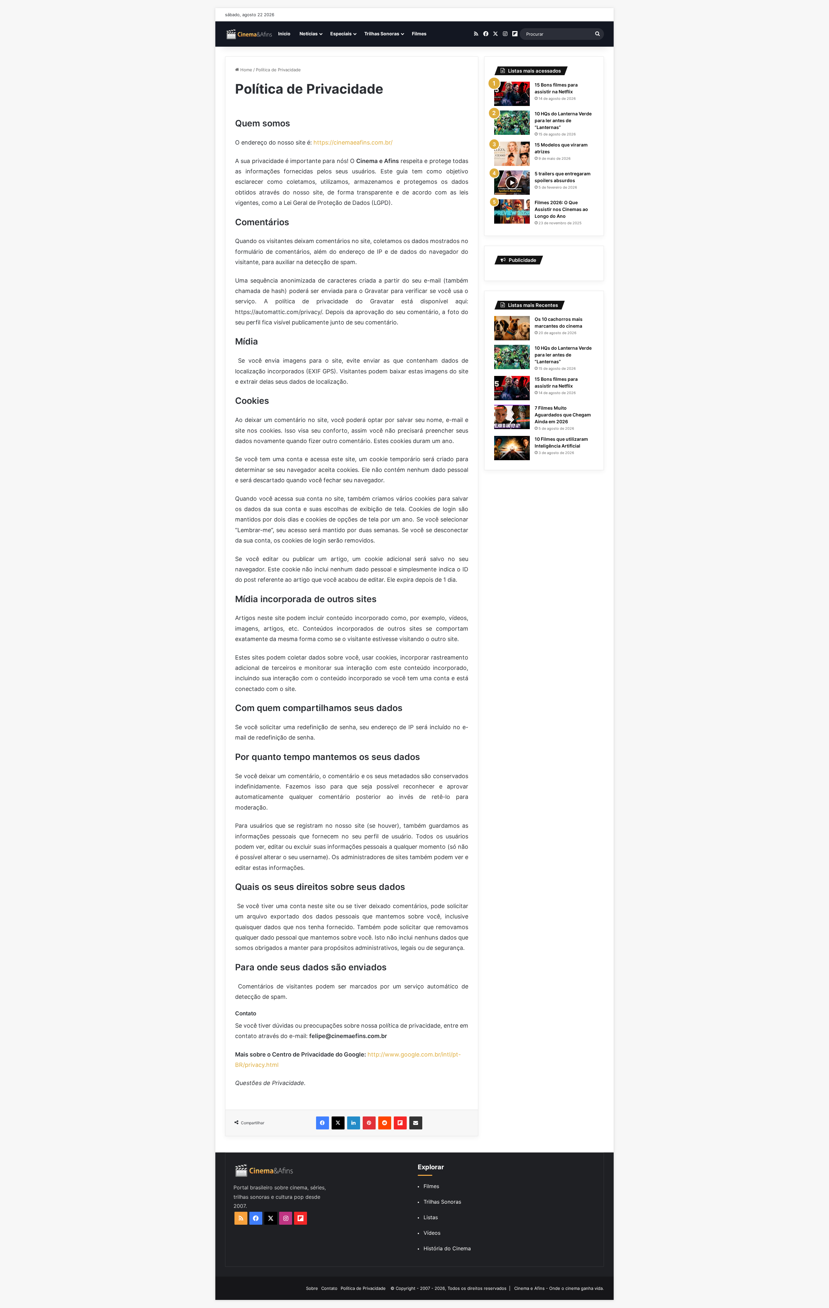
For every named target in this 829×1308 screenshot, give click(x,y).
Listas (431, 1217)
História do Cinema (447, 1248)
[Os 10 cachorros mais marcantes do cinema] (512, 328)
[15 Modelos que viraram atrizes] (512, 154)
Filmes (419, 33)
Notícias (309, 33)
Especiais (341, 33)
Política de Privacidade (363, 1288)
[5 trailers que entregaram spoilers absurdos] (512, 182)
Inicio (284, 33)
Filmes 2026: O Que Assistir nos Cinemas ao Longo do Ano (561, 209)
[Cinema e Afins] (249, 34)
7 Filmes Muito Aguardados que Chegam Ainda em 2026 (563, 414)
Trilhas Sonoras (381, 33)
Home (245, 69)
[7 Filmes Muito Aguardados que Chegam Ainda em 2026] (512, 417)
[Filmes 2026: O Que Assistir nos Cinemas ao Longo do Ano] (512, 211)
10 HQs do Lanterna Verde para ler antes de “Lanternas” (563, 120)
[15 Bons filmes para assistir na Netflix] (512, 94)
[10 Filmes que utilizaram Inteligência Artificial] (512, 448)
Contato (329, 1288)
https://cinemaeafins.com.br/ (352, 142)
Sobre (312, 1288)
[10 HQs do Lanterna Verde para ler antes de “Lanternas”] (512, 123)
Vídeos (432, 1233)
